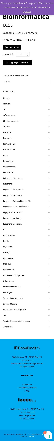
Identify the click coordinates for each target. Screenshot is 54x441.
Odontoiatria (8, 281)
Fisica (5, 155)
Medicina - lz (8, 269)
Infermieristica (9, 166)
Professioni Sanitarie (12, 286)
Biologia (6, 98)
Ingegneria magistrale (12, 218)
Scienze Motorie (10, 304)
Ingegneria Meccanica (12, 224)
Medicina (7, 264)
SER (4, 315)
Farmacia (7, 138)
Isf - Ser (6, 241)
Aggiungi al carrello (18, 62)
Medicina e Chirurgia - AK (13, 275)
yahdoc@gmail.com (27, 415)
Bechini (20, 32)
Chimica (6, 103)
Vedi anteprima (12, 47)
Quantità (8, 54)
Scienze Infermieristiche (13, 298)
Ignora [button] (27, 11)
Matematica (8, 258)
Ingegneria (31, 32)
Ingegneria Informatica (12, 212)
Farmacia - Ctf (9, 144)
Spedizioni (28, 384)
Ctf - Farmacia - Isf (11, 121)
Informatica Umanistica (13, 178)
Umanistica (8, 326)
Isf (4, 229)
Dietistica (7, 132)
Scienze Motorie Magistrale (14, 309)
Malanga (6, 252)
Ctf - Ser (6, 126)
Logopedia (7, 246)
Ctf (4, 109)
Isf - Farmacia (9, 235)
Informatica (8, 172)
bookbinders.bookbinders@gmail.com (27, 363)
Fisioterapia (8, 161)
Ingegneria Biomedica (12, 195)
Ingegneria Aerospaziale (13, 189)
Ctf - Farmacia (9, 115)
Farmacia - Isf (9, 149)
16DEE (31, 436)
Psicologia (7, 292)
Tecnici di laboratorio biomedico (16, 321)
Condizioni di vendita (28, 387)
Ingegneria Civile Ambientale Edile (17, 201)
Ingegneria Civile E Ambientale (16, 206)
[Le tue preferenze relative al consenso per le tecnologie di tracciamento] (49, 436)
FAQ (28, 391)
